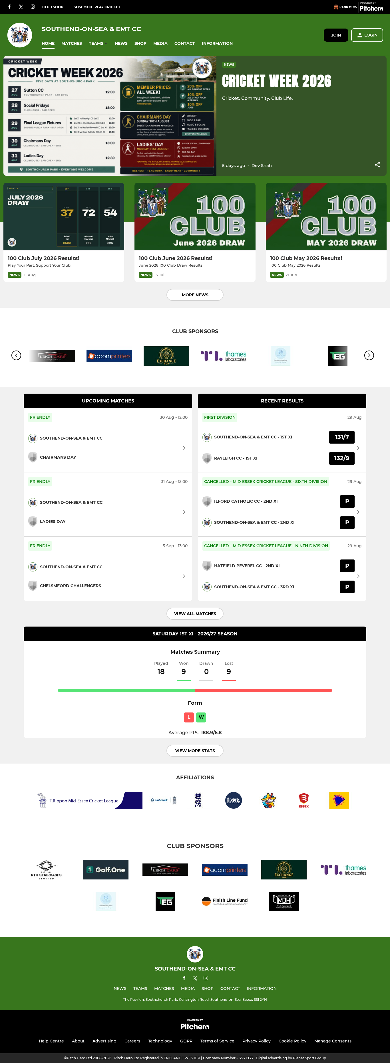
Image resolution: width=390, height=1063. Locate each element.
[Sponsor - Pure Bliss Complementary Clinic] (280, 357)
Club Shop (52, 7)
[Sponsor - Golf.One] (106, 870)
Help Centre (51, 1041)
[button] (48, 43)
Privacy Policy (256, 1041)
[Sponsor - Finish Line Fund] (225, 902)
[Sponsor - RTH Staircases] (46, 870)
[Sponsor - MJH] (284, 902)
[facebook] (9, 7)
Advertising (104, 1041)
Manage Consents (332, 1041)
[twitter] (21, 7)
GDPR (186, 1041)
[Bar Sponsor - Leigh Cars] (165, 870)
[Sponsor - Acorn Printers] (109, 357)
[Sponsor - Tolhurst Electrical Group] (165, 902)
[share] (377, 165)
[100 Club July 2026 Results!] (63, 217)
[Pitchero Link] (371, 9)
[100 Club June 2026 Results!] (194, 217)
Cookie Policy (292, 1041)
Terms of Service (217, 1041)
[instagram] (32, 7)
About (78, 1041)
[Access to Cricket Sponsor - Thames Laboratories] (223, 357)
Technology (160, 1041)
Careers (132, 1041)
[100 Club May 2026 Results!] (326, 217)
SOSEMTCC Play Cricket (97, 7)
